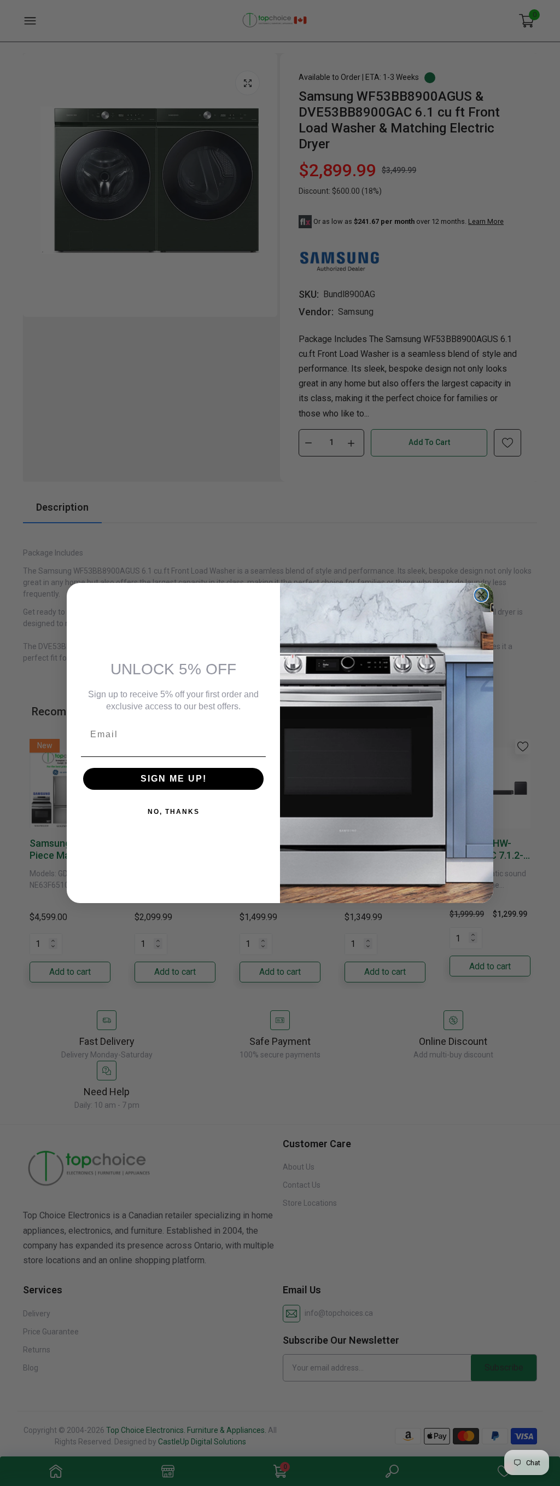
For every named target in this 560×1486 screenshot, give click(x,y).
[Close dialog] (481, 595)
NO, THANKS (174, 812)
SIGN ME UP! (174, 778)
